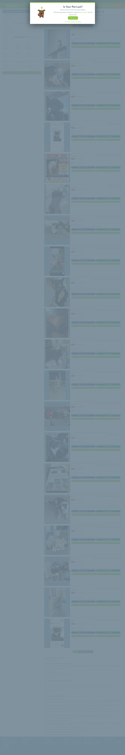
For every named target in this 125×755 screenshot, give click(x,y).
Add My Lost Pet (73, 18)
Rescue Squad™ (83, 12)
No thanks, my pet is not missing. (73, 22)
